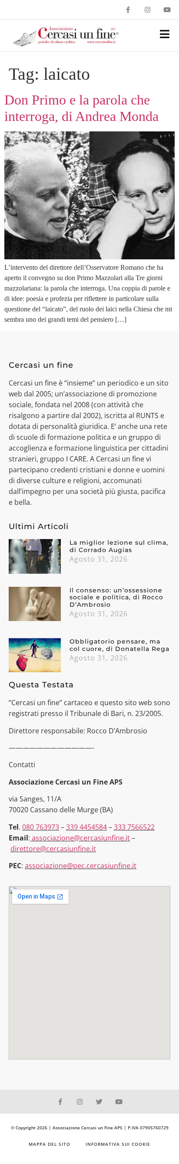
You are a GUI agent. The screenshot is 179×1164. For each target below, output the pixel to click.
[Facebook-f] (128, 10)
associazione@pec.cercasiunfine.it (80, 865)
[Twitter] (99, 1102)
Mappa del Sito (49, 1144)
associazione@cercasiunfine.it (81, 838)
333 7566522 (134, 827)
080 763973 (40, 827)
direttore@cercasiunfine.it (53, 848)
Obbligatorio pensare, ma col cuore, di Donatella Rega (119, 645)
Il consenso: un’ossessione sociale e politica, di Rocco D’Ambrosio (116, 597)
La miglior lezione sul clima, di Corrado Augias (119, 546)
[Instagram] (147, 10)
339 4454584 (86, 827)
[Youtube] (167, 10)
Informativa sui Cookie (118, 1144)
